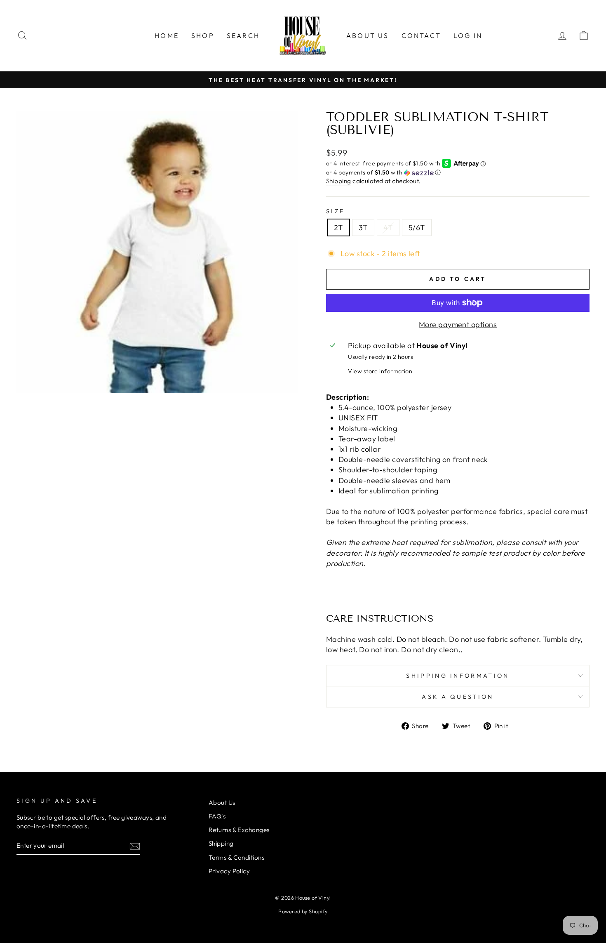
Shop (202, 35)
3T (363, 227)
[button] (458, 173)
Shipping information (457, 675)
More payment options (458, 324)
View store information (380, 371)
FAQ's (217, 816)
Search (243, 35)
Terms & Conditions (236, 857)
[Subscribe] (134, 845)
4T (388, 227)
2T (338, 227)
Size (335, 211)
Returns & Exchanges (239, 830)
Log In (467, 35)
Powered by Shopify (302, 911)
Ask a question (457, 696)
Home (167, 35)
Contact (421, 35)
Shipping (338, 181)
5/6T (417, 227)
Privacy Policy (229, 871)
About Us (367, 35)
